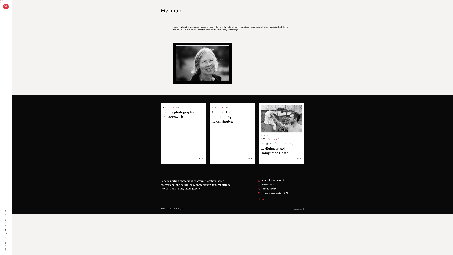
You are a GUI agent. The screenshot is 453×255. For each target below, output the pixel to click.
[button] (157, 133)
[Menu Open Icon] (6, 109)
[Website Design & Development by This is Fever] (299, 209)
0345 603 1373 (268, 184)
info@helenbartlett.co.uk (273, 180)
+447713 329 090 (269, 189)
